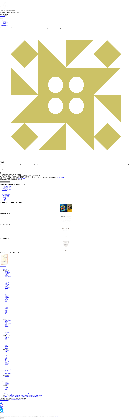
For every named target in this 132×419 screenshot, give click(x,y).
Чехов (6, 301)
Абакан (6, 357)
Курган (6, 351)
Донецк (6, 388)
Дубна (6, 274)
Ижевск (6, 336)
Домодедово (7, 273)
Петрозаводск (7, 326)
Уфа (5, 347)
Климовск (6, 278)
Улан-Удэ (6, 370)
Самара (6, 343)
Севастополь (7, 383)
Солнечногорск (7, 297)
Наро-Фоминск (7, 287)
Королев (6, 281)
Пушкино (6, 292)
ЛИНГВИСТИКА (5, 195)
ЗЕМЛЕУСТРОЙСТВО (6, 197)
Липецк (6, 312)
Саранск (6, 344)
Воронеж (6, 307)
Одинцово (6, 289)
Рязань (6, 314)
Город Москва (4, 269)
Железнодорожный (8, 276)
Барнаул (6, 358)
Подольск (6, 291)
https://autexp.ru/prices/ (21, 178)
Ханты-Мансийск (8, 354)
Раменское (6, 293)
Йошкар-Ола (7, 337)
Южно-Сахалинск (8, 373)
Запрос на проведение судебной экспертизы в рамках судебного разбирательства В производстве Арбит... (23, 396)
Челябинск (6, 355)
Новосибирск (7, 363)
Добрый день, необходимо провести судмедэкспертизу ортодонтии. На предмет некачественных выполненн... (23, 393)
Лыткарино (7, 284)
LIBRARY (4, 200)
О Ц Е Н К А (4, 190)
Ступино (6, 298)
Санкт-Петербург (8, 320)
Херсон (6, 386)
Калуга (6, 309)
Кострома (6, 310)
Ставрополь (7, 380)
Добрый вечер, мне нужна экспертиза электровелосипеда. (15, 392)
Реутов (6, 294)
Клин (5, 279)
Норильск (6, 364)
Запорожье (6, 387)
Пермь (6, 342)
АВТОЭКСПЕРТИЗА (6, 191)
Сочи (5, 333)
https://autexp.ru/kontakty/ (61, 177)
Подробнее (56, 416)
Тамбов (6, 315)
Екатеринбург (7, 350)
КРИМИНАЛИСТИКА (6, 186)
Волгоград (6, 330)
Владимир (6, 306)
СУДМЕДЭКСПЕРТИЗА (6, 187)
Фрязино (6, 299)
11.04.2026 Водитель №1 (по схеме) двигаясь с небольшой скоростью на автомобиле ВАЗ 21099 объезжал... (23, 395)
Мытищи (6, 286)
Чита (5, 372)
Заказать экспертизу (3, 17)
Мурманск (6, 325)
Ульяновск (6, 346)
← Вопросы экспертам (4, 25)
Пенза (6, 341)
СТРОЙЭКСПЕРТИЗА (6, 189)
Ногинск (6, 288)
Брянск (6, 305)
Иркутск (6, 359)
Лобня (6, 283)
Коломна (6, 280)
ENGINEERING (5, 193)
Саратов (6, 345)
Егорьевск (6, 275)
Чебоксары (6, 348)
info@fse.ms (2, 16)
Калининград (7, 324)
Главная (3, 20)
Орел (5, 313)
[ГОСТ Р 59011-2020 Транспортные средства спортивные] (66, 236)
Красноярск (7, 361)
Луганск (6, 389)
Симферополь (7, 384)
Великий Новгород (8, 323)
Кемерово (6, 360)
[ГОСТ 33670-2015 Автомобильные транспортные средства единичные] (66, 250)
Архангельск (7, 321)
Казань (6, 338)
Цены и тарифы (5, 22)
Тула (5, 317)
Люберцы (6, 285)
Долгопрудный (7, 272)
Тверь (6, 316)
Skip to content (2, 0)
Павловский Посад (8, 290)
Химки (6, 300)
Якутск (6, 374)
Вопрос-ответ (4, 21)
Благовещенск (7, 367)
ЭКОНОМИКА (5, 192)
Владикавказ (7, 376)
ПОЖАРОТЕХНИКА (6, 196)
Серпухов (6, 296)
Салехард (6, 352)
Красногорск (7, 282)
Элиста (6, 334)
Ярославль (6, 318)
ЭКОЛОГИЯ (4, 198)
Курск (6, 311)
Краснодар (6, 331)
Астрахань (6, 329)
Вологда (6, 322)
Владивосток (7, 368)
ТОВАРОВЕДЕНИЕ (6, 194)
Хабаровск (6, 371)
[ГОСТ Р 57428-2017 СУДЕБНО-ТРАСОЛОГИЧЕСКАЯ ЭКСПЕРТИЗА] (66, 222)
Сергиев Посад (7, 295)
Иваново (6, 308)
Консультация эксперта (4, 390)
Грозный (6, 377)
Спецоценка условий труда (5, 400)
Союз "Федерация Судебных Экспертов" (18, 399)
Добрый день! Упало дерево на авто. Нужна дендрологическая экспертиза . (19, 394)
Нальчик (6, 379)
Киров (6, 339)
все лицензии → (3, 266)
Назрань (6, 378)
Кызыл (6, 362)
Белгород (6, 304)
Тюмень (6, 353)
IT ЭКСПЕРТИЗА (5, 188)
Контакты (4, 23)
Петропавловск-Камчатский (9, 369)
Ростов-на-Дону (7, 332)
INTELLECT (4, 199)
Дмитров (6, 271)
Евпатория (6, 382)
